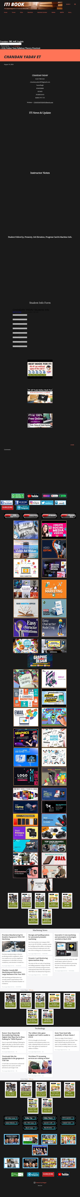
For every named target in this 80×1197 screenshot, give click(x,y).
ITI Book (14, 4)
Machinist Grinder (42, 12)
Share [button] (72, 445)
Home (5, 12)
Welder (53, 12)
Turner (13, 12)
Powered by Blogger (40, 1182)
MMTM (62, 12)
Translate (16, 46)
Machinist (30, 12)
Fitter (21, 12)
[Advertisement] (40, 29)
